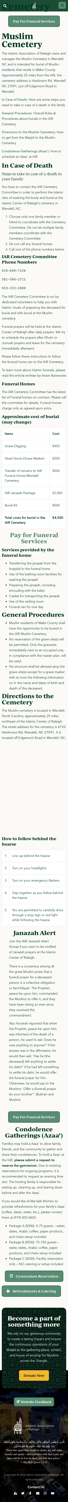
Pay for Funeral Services (34, 538)
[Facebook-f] (30, 1493)
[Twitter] (23, 1493)
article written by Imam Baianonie (40, 375)
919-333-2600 (14, 288)
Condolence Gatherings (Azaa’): (26, 151)
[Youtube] (52, 1493)
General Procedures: (17, 113)
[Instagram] (45, 1493)
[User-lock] (15, 1493)
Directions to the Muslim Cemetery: (29, 132)
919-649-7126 (14, 270)
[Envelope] (37, 1493)
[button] (5, 6)
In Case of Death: (15, 99)
